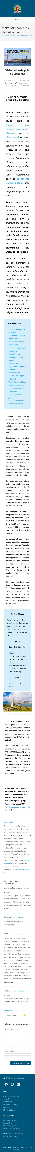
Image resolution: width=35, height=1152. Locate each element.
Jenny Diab (10, 80)
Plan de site (7, 1107)
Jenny (6, 917)
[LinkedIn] (18, 1084)
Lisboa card (12, 137)
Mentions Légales (9, 1110)
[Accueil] (2, 35)
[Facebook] (6, 1084)
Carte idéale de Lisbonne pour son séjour (15, 357)
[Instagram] (12, 1084)
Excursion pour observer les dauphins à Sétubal (17, 376)
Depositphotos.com (10, 1136)
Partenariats (7, 1102)
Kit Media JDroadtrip (10, 1104)
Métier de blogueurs (10, 1126)
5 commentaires (23, 83)
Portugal (10, 83)
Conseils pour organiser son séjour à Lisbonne (17, 366)
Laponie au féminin (10, 1120)
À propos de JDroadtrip (11, 1096)
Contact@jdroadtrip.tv (18, 1078)
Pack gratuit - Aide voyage (12, 1129)
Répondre (26, 888)
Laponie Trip (7, 1123)
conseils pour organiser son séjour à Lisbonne (17, 129)
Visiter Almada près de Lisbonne (26, 35)
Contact (6, 1099)
